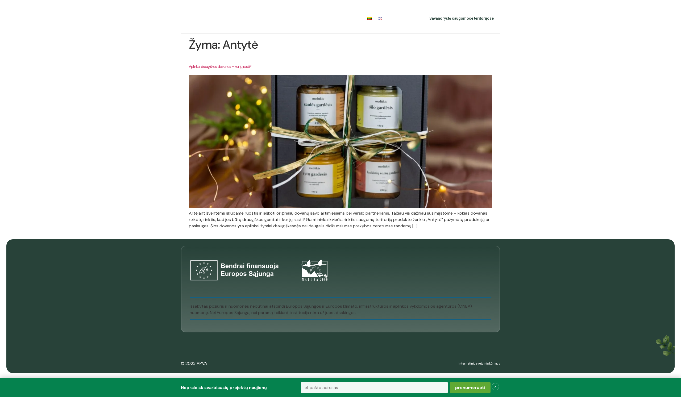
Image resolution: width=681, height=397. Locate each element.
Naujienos (324, 18)
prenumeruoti (470, 387)
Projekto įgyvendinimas (277, 18)
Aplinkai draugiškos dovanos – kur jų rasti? (220, 66)
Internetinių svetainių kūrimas (479, 363)
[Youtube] (409, 19)
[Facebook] (397, 19)
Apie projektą (226, 18)
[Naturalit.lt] (192, 18)
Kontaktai (351, 18)
